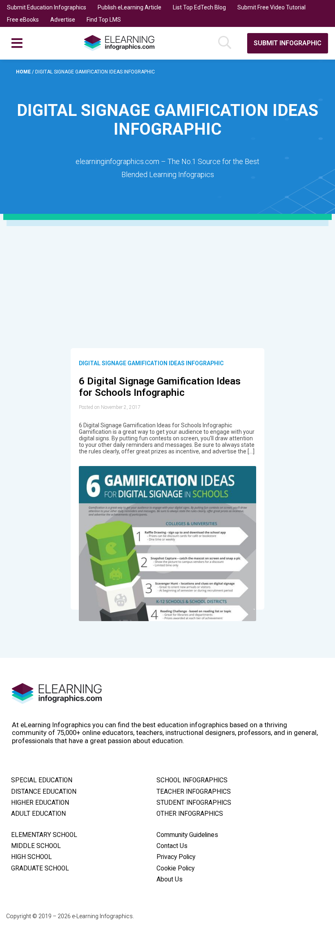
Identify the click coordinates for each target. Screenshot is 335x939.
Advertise (62, 19)
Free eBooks (23, 19)
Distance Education (43, 791)
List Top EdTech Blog (199, 7)
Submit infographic (288, 43)
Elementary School (44, 835)
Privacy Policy (175, 857)
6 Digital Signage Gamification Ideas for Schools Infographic (160, 386)
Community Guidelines (187, 835)
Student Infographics (193, 802)
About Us (169, 879)
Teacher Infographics (193, 791)
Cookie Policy (175, 868)
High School (31, 857)
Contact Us (172, 846)
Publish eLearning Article (129, 7)
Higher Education (40, 802)
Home (24, 72)
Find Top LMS (104, 19)
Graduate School (40, 868)
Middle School (36, 846)
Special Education (41, 780)
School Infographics (192, 780)
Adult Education (38, 813)
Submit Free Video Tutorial (271, 7)
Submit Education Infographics (46, 7)
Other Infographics (189, 813)
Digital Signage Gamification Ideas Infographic (151, 363)
